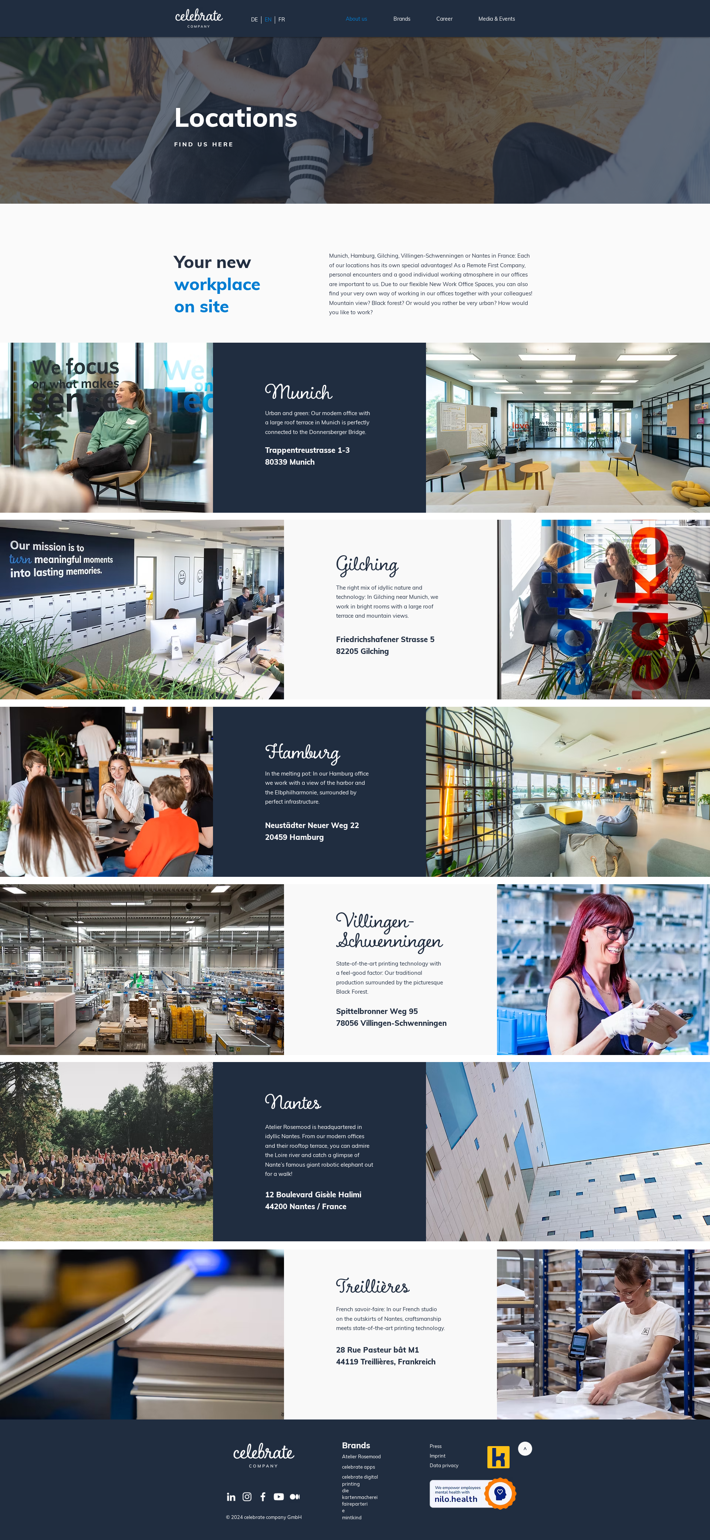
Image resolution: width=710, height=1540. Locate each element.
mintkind (352, 1517)
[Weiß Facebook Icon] (263, 1497)
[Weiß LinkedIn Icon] (231, 1497)
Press (436, 1446)
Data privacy (444, 1465)
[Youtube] (279, 1497)
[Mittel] (295, 1497)
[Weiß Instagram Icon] (247, 1497)
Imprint (438, 1456)
